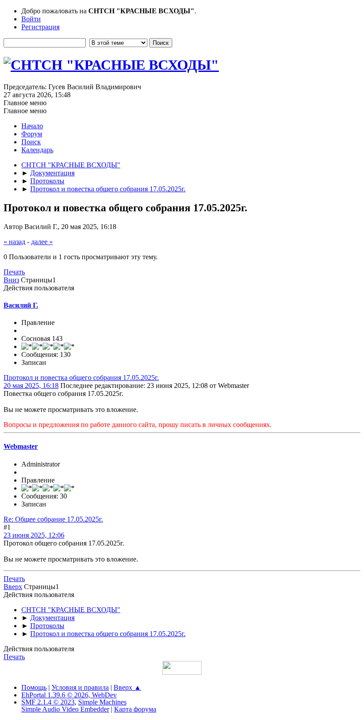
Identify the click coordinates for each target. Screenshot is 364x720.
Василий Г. (21, 305)
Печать (14, 272)
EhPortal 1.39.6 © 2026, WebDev (69, 695)
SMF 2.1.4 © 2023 (48, 702)
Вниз (11, 280)
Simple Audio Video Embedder (65, 709)
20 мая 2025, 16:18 (31, 385)
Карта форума (135, 709)
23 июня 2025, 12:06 (34, 535)
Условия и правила (80, 687)
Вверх (13, 586)
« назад (14, 241)
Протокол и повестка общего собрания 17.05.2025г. (81, 377)
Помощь (34, 687)
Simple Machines (102, 702)
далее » (42, 241)
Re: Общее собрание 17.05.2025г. (53, 519)
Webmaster (21, 446)
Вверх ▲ (127, 687)
